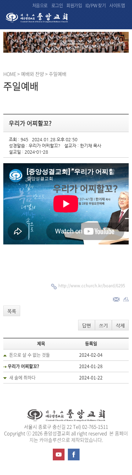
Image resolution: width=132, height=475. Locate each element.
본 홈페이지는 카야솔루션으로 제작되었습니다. (78, 436)
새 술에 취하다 (22, 377)
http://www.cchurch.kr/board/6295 (91, 286)
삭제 (120, 325)
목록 (11, 311)
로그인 (57, 5)
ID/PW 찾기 (95, 5)
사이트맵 (117, 5)
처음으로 (40, 5)
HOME (9, 73)
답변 (86, 325)
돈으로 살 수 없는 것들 (29, 355)
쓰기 (103, 325)
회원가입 (74, 5)
